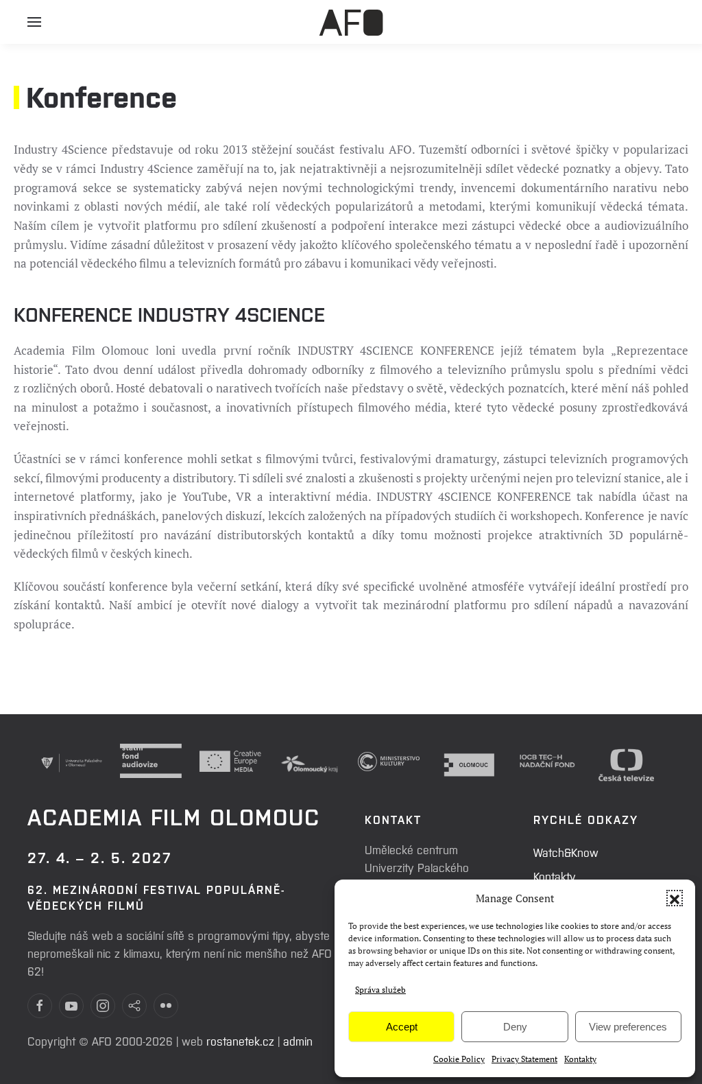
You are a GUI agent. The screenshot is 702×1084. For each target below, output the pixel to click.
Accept (401, 1027)
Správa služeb (380, 990)
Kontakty (580, 1059)
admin (298, 1041)
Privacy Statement (524, 1059)
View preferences (628, 1027)
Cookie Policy (459, 1059)
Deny (515, 1027)
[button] (674, 898)
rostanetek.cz (240, 1041)
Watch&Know (565, 852)
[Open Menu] (34, 27)
